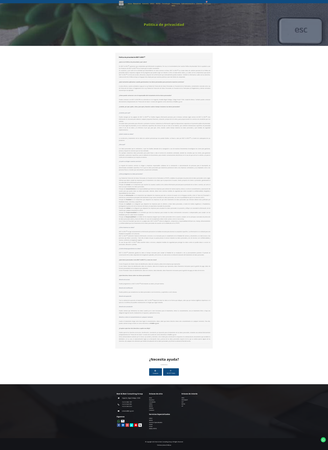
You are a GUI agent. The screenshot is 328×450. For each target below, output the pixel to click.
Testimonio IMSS (176, 5)
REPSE (158, 4)
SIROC (152, 4)
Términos (159, 445)
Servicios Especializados (155, 422)
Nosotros (137, 3)
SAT (183, 402)
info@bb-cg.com (154, 323)
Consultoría (152, 402)
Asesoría (145, 4)
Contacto (207, 4)
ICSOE (150, 426)
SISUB (150, 424)
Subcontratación (187, 4)
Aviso (164, 445)
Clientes (199, 4)
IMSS (183, 398)
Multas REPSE (153, 428)
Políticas (169, 445)
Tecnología (166, 4)
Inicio (130, 4)
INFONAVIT (185, 400)
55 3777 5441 (171, 373)
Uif (182, 406)
